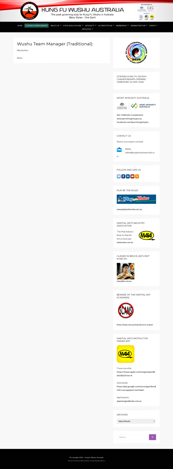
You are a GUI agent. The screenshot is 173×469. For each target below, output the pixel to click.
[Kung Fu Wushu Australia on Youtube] (132, 176)
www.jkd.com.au (124, 281)
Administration (138, 26)
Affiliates (86, 29)
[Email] (119, 176)
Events (152, 26)
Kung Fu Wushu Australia (94, 457)
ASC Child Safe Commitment (130, 115)
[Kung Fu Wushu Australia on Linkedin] (128, 176)
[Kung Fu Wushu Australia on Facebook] (123, 176)
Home (19, 26)
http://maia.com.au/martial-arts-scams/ (135, 324)
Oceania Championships (36, 26)
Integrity (89, 26)
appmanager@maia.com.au (129, 401)
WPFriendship (84, 461)
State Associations (72, 26)
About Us (55, 26)
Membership (121, 26)
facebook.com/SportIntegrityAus (132, 122)
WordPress (101, 461)
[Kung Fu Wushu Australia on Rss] (137, 176)
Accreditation (105, 26)
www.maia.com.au (125, 242)
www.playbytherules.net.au (129, 209)
